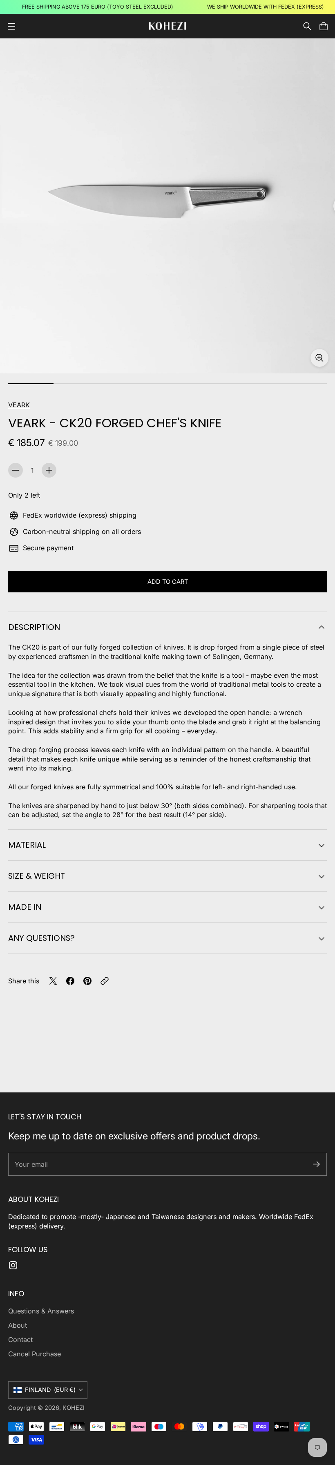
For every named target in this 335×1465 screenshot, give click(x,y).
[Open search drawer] (307, 26)
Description (34, 627)
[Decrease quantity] (15, 470)
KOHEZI (74, 1407)
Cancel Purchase (34, 1354)
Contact (20, 1339)
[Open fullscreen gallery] (319, 358)
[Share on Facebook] (70, 981)
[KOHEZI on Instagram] (13, 1265)
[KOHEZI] (167, 26)
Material (27, 845)
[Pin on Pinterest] (87, 981)
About (17, 1325)
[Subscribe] (316, 1164)
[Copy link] (104, 981)
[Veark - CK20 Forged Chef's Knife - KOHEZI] (167, 205)
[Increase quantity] (49, 470)
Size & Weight (36, 876)
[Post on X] (53, 981)
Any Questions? (41, 938)
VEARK (19, 405)
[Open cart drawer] (323, 26)
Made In (24, 907)
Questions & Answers (41, 1311)
